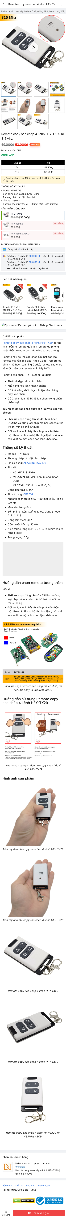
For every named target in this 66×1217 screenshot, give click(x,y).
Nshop (4, 11)
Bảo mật (30, 1185)
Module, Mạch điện (21, 11)
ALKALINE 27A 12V (34, 462)
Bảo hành (7, 1185)
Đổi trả (19, 1185)
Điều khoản (44, 1185)
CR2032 (28, 494)
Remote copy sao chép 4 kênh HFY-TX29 (28, 342)
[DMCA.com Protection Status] (24, 1200)
